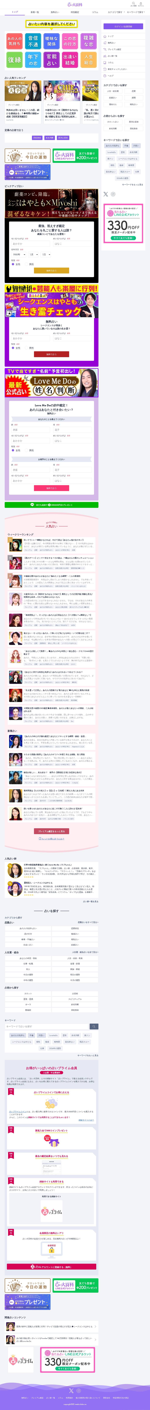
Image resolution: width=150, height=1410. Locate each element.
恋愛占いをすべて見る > (88, 922)
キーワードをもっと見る (87, 1055)
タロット (28, 993)
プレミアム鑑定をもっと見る (51, 831)
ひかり (73, 664)
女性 (18, 264)
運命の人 (113, 104)
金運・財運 (75, 963)
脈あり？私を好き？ (62, 625)
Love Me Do (68, 801)
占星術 (75, 993)
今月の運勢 (75, 980)
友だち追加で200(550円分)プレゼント (54, 504)
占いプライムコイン (17, 1111)
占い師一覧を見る (90, 901)
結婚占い (75, 945)
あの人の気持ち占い (46, 550)
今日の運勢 (28, 974)
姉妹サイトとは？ (86, 1120)
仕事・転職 (28, 963)
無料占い (55, 12)
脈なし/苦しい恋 (53, 643)
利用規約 (69, 1398)
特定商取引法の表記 (121, 1398)
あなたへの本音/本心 (63, 550)
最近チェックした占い (117, 69)
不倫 (31, 1035)
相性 (38, 1042)
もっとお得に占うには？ (52, 838)
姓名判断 (49, 138)
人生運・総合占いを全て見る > (85, 952)
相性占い (75, 939)
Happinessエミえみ (78, 747)
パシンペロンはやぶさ (78, 586)
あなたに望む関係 (61, 607)
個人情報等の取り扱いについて (88, 1398)
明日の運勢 (75, 974)
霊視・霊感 (28, 999)
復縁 (47, 1042)
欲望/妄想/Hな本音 (62, 568)
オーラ (28, 1004)
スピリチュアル (75, 999)
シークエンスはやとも (69, 643)
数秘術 (28, 1010)
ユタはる (75, 783)
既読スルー (84, 1042)
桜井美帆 (74, 700)
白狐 (73, 550)
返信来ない (70, 1042)
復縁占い (75, 934)
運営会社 (106, 1398)
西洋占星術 (63, 138)
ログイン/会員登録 (123, 26)
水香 (73, 764)
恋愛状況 (43, 643)
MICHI (73, 625)
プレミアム (28, 550)
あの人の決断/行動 (54, 819)
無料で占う (51, 270)
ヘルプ (111, 75)
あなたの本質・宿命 (28, 958)
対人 (28, 969)
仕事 (42, 1048)
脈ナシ (87, 1035)
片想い (41, 1035)
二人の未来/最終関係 (55, 801)
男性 (31, 264)
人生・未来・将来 (75, 958)
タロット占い (113, 122)
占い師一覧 (112, 56)
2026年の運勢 (55, 1048)
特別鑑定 (75, 12)
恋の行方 (43, 801)
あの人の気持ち (17, 1035)
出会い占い (28, 945)
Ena (72, 721)
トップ (15, 12)
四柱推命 (37, 138)
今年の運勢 (28, 980)
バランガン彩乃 (68, 819)
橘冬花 (74, 682)
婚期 (134, 97)
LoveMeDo (53, 1035)
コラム (95, 12)
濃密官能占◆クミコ (77, 568)
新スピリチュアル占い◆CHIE (79, 607)
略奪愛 (57, 1042)
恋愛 (35, 550)
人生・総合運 (113, 91)
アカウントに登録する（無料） (57, 1267)
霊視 (65, 1035)
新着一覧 (35, 12)
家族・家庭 (75, 969)
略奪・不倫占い (28, 939)
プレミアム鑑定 (114, 49)
